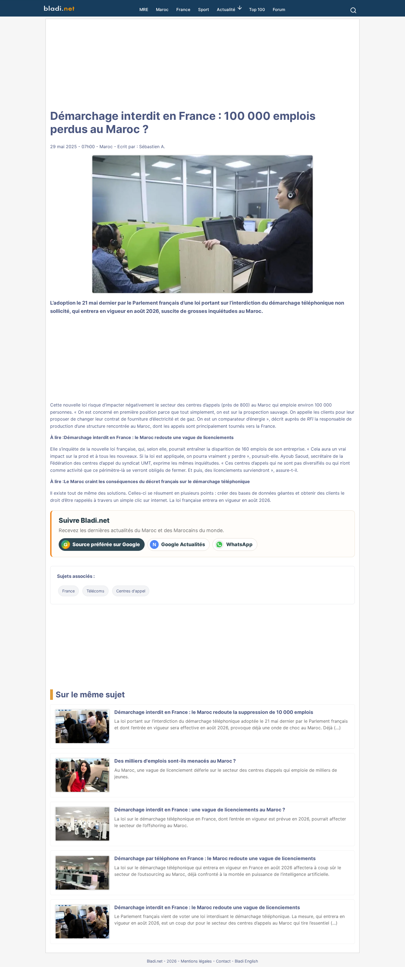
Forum (279, 9)
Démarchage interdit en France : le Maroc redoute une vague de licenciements (149, 437)
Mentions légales (196, 961)
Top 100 (257, 9)
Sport (203, 9)
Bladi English (246, 961)
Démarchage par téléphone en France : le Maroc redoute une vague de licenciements (215, 858)
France (183, 9)
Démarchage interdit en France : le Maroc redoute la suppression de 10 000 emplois (213, 712)
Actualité (226, 9)
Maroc (162, 9)
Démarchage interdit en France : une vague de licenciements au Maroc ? (199, 809)
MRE (143, 9)
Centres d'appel (130, 591)
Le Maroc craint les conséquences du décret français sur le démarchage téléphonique (157, 481)
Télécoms (95, 591)
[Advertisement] (202, 63)
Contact (223, 961)
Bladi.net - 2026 (162, 961)
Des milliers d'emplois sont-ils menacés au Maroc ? (175, 761)
